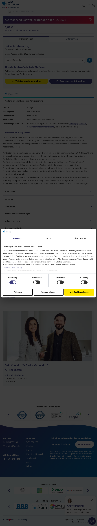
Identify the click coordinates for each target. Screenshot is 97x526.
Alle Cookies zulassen (79, 292)
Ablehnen (18, 292)
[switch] (36, 282)
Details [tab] (48, 238)
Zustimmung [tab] (17, 238)
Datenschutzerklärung (12, 267)
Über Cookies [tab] (80, 238)
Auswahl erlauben (48, 292)
